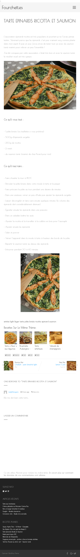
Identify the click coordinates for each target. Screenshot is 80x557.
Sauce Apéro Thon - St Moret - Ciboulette (15, 527)
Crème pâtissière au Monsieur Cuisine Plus (15, 506)
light (12, 321)
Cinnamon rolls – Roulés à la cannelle (14, 514)
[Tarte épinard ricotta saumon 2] (40, 282)
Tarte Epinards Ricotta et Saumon (13, 532)
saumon (52, 321)
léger (16, 321)
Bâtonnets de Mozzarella (10, 537)
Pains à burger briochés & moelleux (14, 509)
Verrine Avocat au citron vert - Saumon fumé (17, 542)
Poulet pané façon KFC (9, 534)
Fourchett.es (12, 7)
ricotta (38, 321)
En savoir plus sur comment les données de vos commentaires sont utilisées (38, 473)
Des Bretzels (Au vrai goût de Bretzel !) (14, 529)
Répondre (36, 392)
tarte (22, 321)
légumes (17, 355)
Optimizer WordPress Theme (10, 553)
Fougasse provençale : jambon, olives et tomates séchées (20, 539)
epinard (45, 321)
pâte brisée (30, 321)
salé (31, 355)
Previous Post (26, 363)
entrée (6, 321)
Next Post (60, 363)
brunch (8, 355)
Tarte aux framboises (9, 504)
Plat (16, 367)
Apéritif (62, 367)
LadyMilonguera (13, 392)
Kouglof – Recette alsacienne (11, 511)
